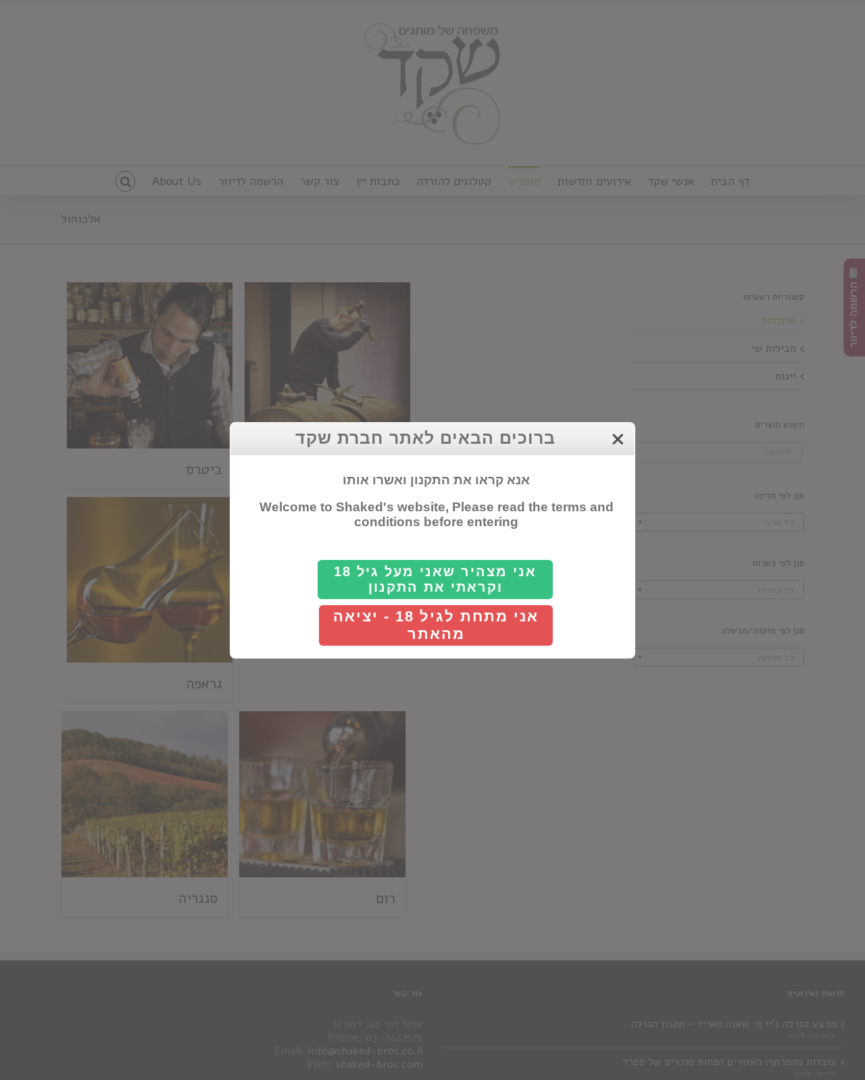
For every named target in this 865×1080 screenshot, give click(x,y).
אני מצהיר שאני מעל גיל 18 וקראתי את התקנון (435, 579)
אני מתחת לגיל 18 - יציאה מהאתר (436, 625)
